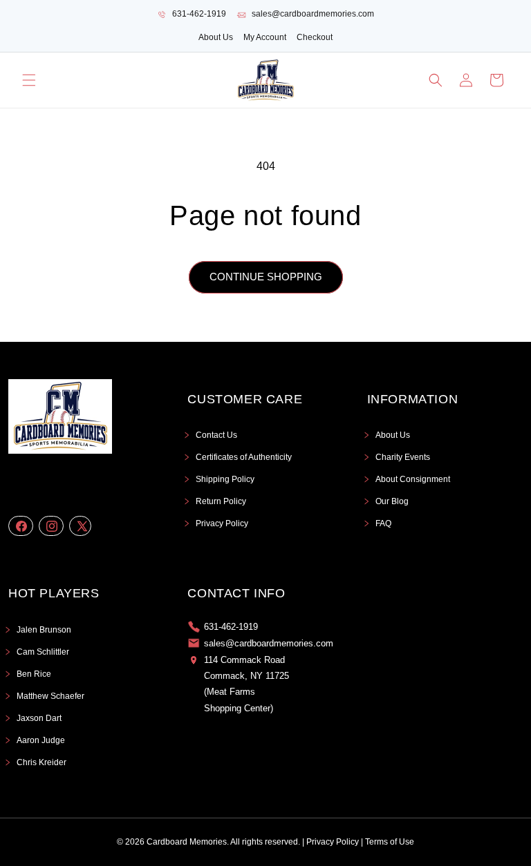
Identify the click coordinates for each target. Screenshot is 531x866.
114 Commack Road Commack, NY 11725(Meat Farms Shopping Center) (246, 684)
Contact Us (216, 435)
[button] (29, 80)
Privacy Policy (222, 523)
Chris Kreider (41, 762)
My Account (264, 37)
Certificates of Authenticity (244, 457)
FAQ (383, 523)
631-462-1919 (199, 14)
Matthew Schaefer (50, 696)
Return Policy (221, 501)
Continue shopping (265, 276)
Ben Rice (34, 674)
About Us (215, 37)
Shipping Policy (225, 479)
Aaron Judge (41, 740)
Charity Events (402, 457)
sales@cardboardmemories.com (313, 14)
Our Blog (392, 501)
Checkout (315, 37)
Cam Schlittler (43, 652)
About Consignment (412, 479)
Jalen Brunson (44, 630)
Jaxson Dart (39, 718)
